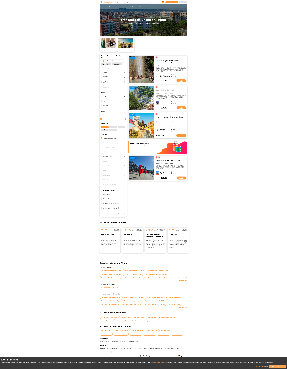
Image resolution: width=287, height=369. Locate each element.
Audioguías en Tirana (123, 321)
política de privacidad (160, 362)
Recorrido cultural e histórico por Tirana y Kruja (170, 118)
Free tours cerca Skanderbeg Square (111, 301)
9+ (113, 127)
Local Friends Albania (165, 76)
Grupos (129, 348)
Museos (114, 161)
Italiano (114, 105)
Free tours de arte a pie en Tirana (133, 274)
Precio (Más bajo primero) (111, 208)
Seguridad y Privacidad (156, 348)
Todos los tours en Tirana (136, 54)
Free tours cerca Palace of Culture (131, 304)
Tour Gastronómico (114, 147)
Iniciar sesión (183, 2)
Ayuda (135, 348)
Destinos (102, 348)
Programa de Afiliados (133, 341)
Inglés (114, 101)
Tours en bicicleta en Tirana (108, 287)
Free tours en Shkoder (137, 330)
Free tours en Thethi (163, 334)
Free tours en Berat (106, 330)
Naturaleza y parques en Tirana (167, 317)
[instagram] (138, 356)
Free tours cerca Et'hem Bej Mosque (111, 297)
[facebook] (141, 356)
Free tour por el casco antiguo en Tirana (157, 278)
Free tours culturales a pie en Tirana (111, 274)
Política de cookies (105, 352)
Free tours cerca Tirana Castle (154, 297)
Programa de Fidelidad (130, 352)
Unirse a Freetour (104, 341)
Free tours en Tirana (130, 7)
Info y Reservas (181, 81)
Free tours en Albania (114, 7)
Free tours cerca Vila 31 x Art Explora (157, 301)
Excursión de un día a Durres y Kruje (168, 160)
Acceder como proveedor (118, 341)
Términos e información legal (171, 348)
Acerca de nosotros (112, 348)
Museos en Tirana (125, 317)
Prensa (145, 348)
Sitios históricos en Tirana (139, 321)
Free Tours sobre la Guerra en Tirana (133, 278)
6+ (113, 130)
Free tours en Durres (152, 330)
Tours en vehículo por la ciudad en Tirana (144, 317)
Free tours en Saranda (167, 330)
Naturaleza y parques (114, 184)
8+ (121, 127)
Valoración (106, 199)
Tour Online (114, 166)
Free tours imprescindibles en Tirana (111, 270)
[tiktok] (150, 356)
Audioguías (114, 175)
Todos (104, 127)
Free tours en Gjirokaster (121, 330)
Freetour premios (117, 352)
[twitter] (147, 356)
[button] (108, 44)
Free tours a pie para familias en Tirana (156, 274)
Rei (160, 103)
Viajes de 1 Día (114, 156)
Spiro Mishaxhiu (163, 130)
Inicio (103, 7)
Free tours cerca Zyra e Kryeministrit (134, 301)
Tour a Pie (114, 143)
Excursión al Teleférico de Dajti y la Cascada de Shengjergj (168, 61)
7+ (105, 130)
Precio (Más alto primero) (111, 203)
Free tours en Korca (135, 334)
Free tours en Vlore (106, 334)
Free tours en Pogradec (121, 334)
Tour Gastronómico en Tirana (109, 317)
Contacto (122, 348)
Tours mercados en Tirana (178, 278)
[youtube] (144, 356)
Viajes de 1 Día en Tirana (107, 321)
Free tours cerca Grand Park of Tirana (154, 304)
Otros (114, 170)
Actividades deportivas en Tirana (110, 278)
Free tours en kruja (177, 334)
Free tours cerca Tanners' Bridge (110, 304)
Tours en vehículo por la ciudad (114, 152)
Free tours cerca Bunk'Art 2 (173, 297)
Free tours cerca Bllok (174, 304)
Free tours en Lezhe (149, 334)
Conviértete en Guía (171, 2)
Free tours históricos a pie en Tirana (134, 270)
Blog (140, 348)
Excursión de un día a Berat (165, 90)
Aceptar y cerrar (277, 366)
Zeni (161, 173)
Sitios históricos (114, 180)
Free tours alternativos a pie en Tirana (157, 270)
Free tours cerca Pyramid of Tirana (133, 297)
